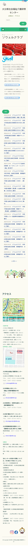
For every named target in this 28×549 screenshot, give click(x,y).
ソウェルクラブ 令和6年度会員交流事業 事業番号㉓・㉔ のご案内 (15, 231)
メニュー (22, 29)
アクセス (17, 16)
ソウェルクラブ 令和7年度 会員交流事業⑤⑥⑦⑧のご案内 (14, 201)
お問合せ (10, 16)
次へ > (15, 261)
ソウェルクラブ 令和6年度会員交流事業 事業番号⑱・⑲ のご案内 (15, 254)
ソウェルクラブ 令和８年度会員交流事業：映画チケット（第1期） (14, 135)
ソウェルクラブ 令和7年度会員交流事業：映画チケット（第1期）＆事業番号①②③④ (14, 209)
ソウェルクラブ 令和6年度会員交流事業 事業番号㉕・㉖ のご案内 (15, 224)
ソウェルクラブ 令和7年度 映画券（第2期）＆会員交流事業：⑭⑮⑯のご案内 (14, 188)
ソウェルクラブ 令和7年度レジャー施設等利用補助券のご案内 (14, 216)
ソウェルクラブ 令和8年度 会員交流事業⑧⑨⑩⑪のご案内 (14, 143)
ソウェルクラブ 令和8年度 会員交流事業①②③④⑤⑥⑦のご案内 (14, 150)
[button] (11, 53)
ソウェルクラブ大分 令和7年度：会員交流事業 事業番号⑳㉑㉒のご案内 (14, 173)
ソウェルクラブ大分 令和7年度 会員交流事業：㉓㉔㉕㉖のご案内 (14, 158)
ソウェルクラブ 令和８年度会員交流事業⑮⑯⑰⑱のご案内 (14, 122)
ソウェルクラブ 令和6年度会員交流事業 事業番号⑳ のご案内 (14, 246)
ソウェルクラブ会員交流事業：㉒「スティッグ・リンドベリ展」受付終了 (14, 166)
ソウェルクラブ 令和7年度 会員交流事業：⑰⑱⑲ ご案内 (14, 181)
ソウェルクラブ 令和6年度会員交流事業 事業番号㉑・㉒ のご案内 (15, 239)
